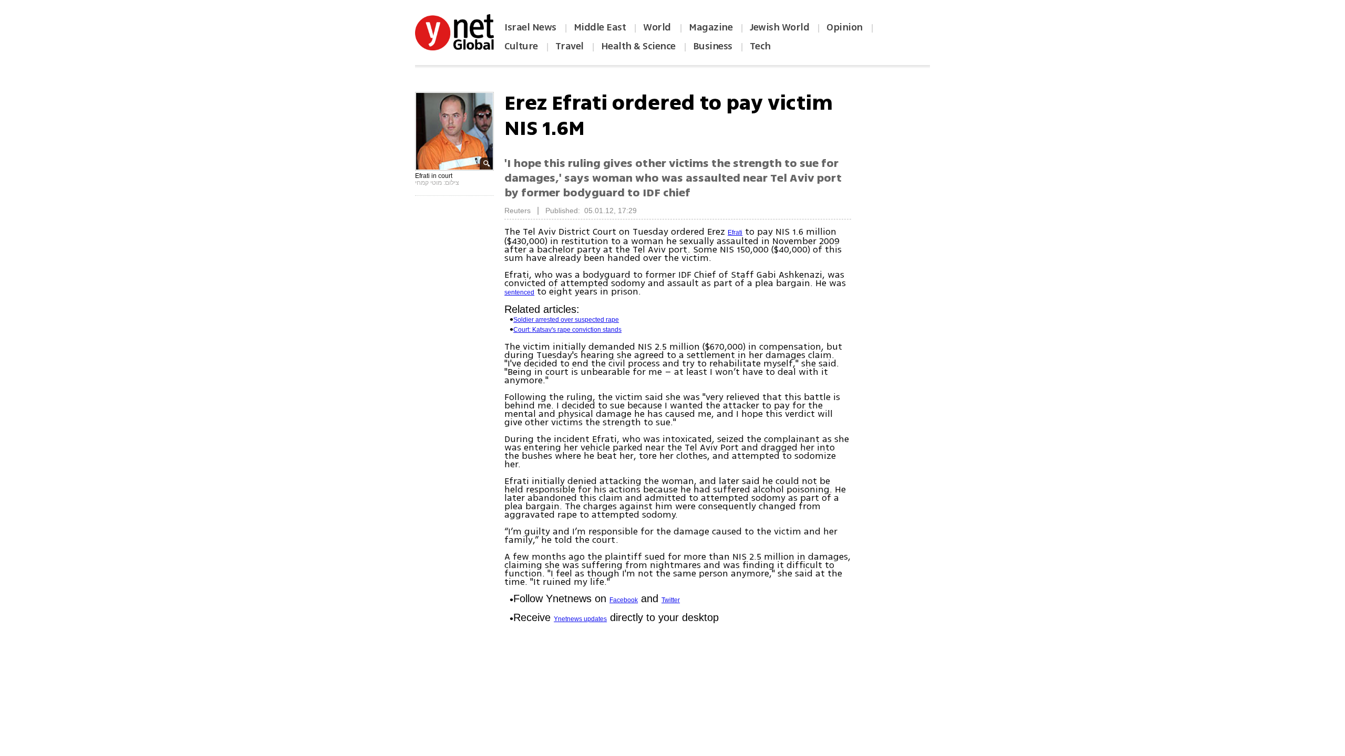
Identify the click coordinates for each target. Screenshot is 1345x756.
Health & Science (638, 46)
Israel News (530, 27)
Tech (760, 46)
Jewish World (779, 27)
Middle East (600, 27)
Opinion (844, 27)
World (658, 27)
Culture (521, 46)
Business (712, 46)
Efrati (735, 232)
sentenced (519, 292)
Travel (569, 46)
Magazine (710, 27)
